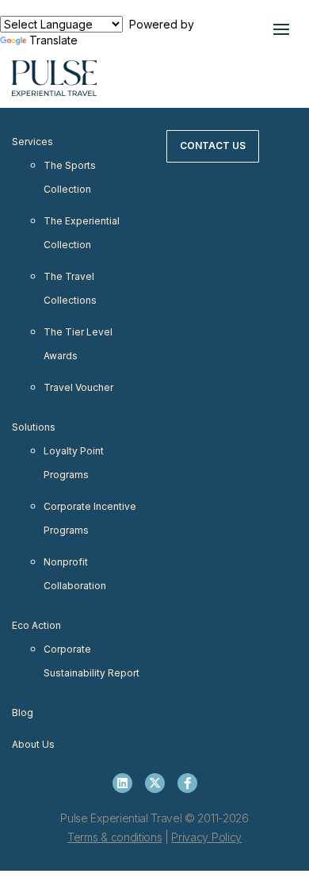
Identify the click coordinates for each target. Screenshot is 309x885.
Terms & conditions (114, 837)
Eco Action (36, 625)
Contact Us (213, 145)
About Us (33, 744)
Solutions (33, 427)
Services (32, 142)
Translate (53, 40)
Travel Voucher (78, 387)
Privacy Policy (206, 837)
